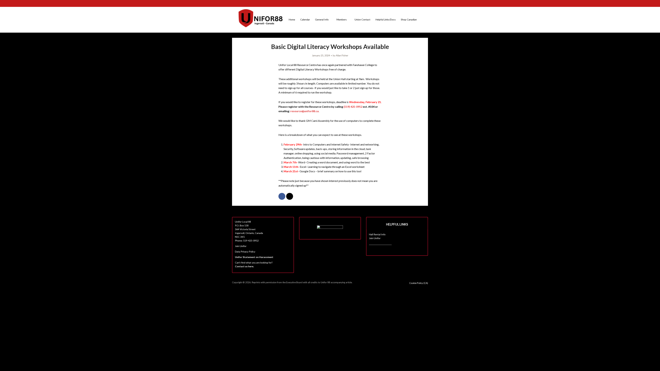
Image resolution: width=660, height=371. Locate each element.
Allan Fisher (342, 55)
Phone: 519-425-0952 (247, 240)
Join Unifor (240, 246)
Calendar (305, 19)
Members (342, 19)
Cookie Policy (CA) (418, 283)
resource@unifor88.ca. (304, 111)
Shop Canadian (409, 19)
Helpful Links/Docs (386, 19)
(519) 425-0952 (353, 106)
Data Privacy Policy (245, 251)
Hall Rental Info (377, 234)
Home (292, 19)
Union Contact (362, 19)
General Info (322, 19)
